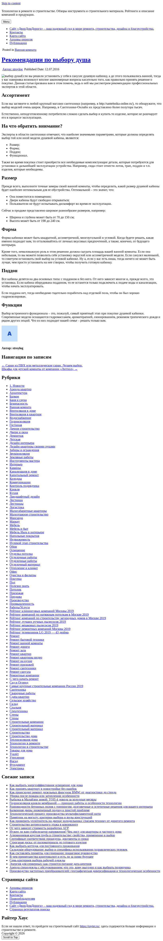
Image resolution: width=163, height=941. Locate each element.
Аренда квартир (20, 389)
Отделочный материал (25, 564)
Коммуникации (20, 482)
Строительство (20, 732)
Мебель (15, 525)
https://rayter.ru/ (89, 926)
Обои (13, 546)
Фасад (14, 761)
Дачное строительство (25, 428)
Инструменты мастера (25, 460)
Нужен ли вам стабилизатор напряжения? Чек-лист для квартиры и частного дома (65, 831)
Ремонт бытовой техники (27, 639)
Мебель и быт (19, 528)
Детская (15, 439)
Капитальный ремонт (24, 475)
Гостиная (16, 425)
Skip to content (11, 3)
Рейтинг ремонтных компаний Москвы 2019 (40, 629)
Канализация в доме (23, 471)
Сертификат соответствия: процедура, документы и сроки (49, 838)
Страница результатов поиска (30, 909)
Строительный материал (26, 725)
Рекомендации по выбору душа (46, 59)
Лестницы (16, 503)
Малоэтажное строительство (29, 514)
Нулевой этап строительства (29, 543)
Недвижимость (20, 539)
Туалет (14, 754)
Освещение (17, 550)
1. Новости (17, 385)
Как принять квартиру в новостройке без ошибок (43, 788)
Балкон (14, 396)
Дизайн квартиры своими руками (32, 446)
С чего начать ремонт (24, 679)
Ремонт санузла (20, 671)
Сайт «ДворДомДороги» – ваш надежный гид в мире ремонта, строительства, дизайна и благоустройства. (82, 28)
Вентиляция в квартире (26, 414)
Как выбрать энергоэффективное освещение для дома (46, 785)
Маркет (15, 521)
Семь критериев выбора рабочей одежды (37, 860)
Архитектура (18, 393)
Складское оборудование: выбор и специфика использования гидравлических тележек (68, 849)
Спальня (15, 707)
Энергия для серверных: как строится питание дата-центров (50, 864)
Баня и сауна (18, 400)
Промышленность (22, 603)
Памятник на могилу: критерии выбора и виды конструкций (51, 817)
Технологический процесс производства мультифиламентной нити (55, 813)
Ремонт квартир (20, 654)
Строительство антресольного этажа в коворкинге (44, 824)
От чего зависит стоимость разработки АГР (39, 828)
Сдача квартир (19, 696)
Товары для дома (21, 750)
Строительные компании (27, 721)
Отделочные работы (23, 557)
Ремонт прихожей (22, 664)
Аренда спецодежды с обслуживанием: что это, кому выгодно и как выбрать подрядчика (70, 867)
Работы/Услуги (20, 607)
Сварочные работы (22, 693)
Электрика (17, 768)
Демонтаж (16, 435)
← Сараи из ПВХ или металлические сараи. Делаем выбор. (42, 365)
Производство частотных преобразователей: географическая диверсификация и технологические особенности (85, 871)
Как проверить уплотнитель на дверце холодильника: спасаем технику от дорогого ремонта (72, 821)
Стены (14, 714)
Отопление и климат (24, 568)
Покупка (15, 578)
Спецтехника (19, 711)
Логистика (17, 507)
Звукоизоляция (20, 453)
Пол (12, 582)
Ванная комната (25, 49)
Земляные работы (21, 457)
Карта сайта (18, 36)
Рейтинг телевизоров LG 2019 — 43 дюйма (39, 632)
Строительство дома (23, 736)
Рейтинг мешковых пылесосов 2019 (34, 625)
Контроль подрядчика (24, 485)
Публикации (18, 43)
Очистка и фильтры (23, 575)
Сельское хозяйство (23, 700)
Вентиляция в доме (23, 410)
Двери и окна (19, 432)
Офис (13, 571)
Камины (15, 468)
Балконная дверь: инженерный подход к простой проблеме (50, 810)
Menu (6, 21)
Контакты (16, 32)
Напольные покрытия (24, 536)
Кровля (14, 489)
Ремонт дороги (20, 646)
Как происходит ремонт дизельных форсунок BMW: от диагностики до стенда (63, 792)
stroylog (12, 69)
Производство (19, 600)
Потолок (15, 589)
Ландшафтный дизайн (25, 496)
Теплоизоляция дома (24, 739)
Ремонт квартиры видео (26, 657)
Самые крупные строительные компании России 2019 (46, 686)
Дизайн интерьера (22, 443)
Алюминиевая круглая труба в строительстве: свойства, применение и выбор (62, 835)
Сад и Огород (19, 682)
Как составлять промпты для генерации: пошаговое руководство (54, 853)
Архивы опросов (21, 39)
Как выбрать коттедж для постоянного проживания (45, 846)
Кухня (14, 493)
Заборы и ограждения (24, 450)
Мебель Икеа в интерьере (27, 532)
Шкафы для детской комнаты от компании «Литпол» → (40, 369)
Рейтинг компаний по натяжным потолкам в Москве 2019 (49, 614)
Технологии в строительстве (29, 747)
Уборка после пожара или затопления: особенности (45, 796)
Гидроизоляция (20, 421)
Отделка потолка (21, 553)
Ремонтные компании (24, 675)
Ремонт (14, 636)
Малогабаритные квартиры (28, 511)
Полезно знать (19, 586)
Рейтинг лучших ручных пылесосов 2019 (38, 621)
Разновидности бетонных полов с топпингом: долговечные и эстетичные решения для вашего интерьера (81, 806)
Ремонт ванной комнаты (26, 643)
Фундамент (17, 764)
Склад (14, 704)
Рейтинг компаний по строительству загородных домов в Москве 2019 (58, 618)
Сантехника (18, 689)
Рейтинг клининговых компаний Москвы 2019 (42, 611)
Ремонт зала (18, 650)
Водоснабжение (20, 418)
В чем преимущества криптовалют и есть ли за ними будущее (51, 856)
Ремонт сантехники (23, 668)
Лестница (16, 500)
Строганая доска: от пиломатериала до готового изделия (48, 842)
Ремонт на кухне (21, 661)
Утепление (17, 757)
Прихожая (16, 593)
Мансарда (16, 518)
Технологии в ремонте (25, 743)
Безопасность (19, 403)
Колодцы (16, 478)
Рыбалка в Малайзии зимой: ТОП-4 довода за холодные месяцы (53, 799)
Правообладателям (22, 898)
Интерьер (16, 464)
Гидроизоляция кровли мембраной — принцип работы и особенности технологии (66, 803)
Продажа (16, 596)
